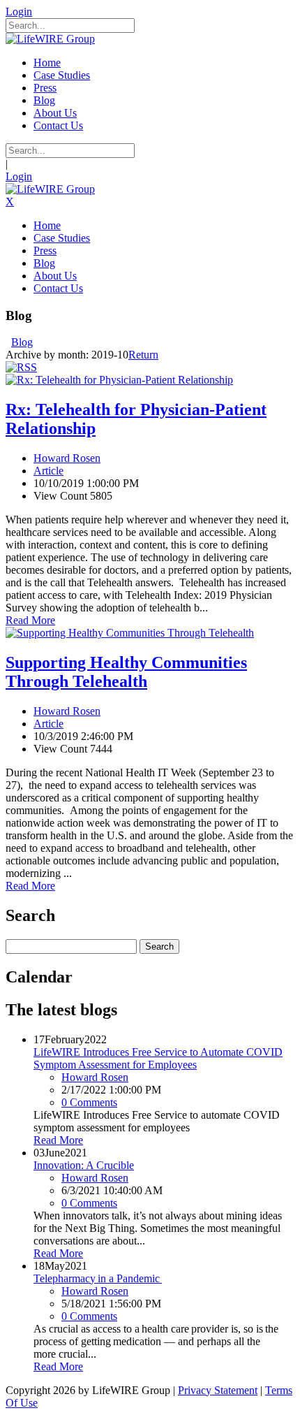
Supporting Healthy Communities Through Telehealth (126, 671)
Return (143, 355)
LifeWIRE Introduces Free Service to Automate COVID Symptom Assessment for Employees (158, 1058)
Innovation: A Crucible (83, 1165)
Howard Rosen (66, 458)
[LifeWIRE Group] (50, 39)
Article (48, 471)
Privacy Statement (217, 1390)
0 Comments (89, 1102)
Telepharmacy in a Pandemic (97, 1278)
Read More (30, 620)
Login (19, 11)
